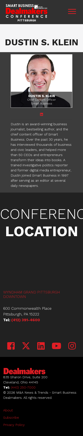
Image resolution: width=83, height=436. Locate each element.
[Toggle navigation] (72, 12)
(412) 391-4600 (25, 320)
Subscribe (11, 417)
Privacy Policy (14, 425)
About (8, 410)
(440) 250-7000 (23, 387)
